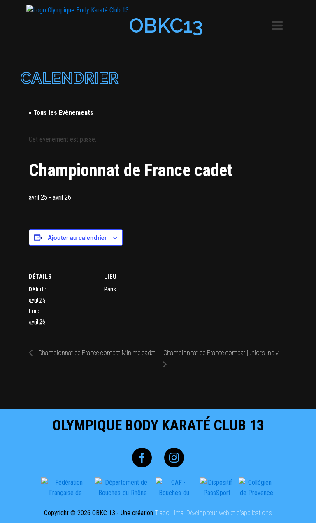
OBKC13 (166, 25)
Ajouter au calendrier (77, 237)
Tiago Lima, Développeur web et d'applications (213, 513)
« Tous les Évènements (61, 112)
